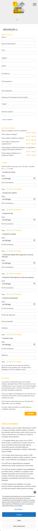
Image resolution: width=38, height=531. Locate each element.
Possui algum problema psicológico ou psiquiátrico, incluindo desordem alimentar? (19, 148)
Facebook (22, 16)
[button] (35, 492)
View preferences (19, 526)
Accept (19, 514)
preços (6, 168)
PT (25, 16)
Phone (15, 16)
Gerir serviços (18, 509)
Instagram (19, 16)
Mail (11, 16)
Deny (19, 520)
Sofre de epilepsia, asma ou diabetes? (14, 130)
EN (28, 16)
